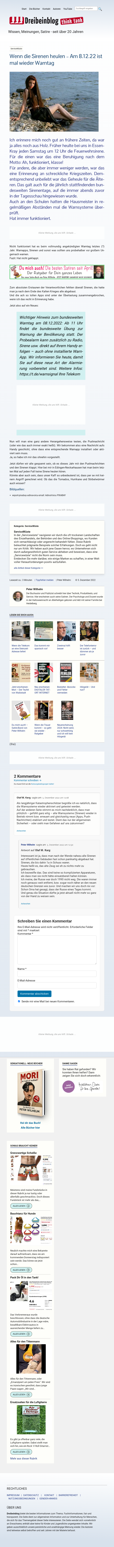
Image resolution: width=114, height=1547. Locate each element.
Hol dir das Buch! (30, 1123)
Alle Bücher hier (30, 1127)
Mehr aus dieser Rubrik (23, 1458)
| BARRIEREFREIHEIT (66, 1495)
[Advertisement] (57, 233)
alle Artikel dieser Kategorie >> (28, 568)
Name (22, 969)
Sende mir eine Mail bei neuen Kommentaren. (48, 1001)
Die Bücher (34, 9)
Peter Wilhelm (34, 589)
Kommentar (25, 933)
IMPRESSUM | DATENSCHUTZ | (25, 1495)
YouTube (67, 9)
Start (24, 9)
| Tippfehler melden (44, 580)
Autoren (57, 9)
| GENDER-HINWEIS (46, 1498)
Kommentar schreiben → (27, 780)
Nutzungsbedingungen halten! (42, 784)
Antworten (21, 831)
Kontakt (46, 9)
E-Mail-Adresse (26, 980)
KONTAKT (48, 1495)
